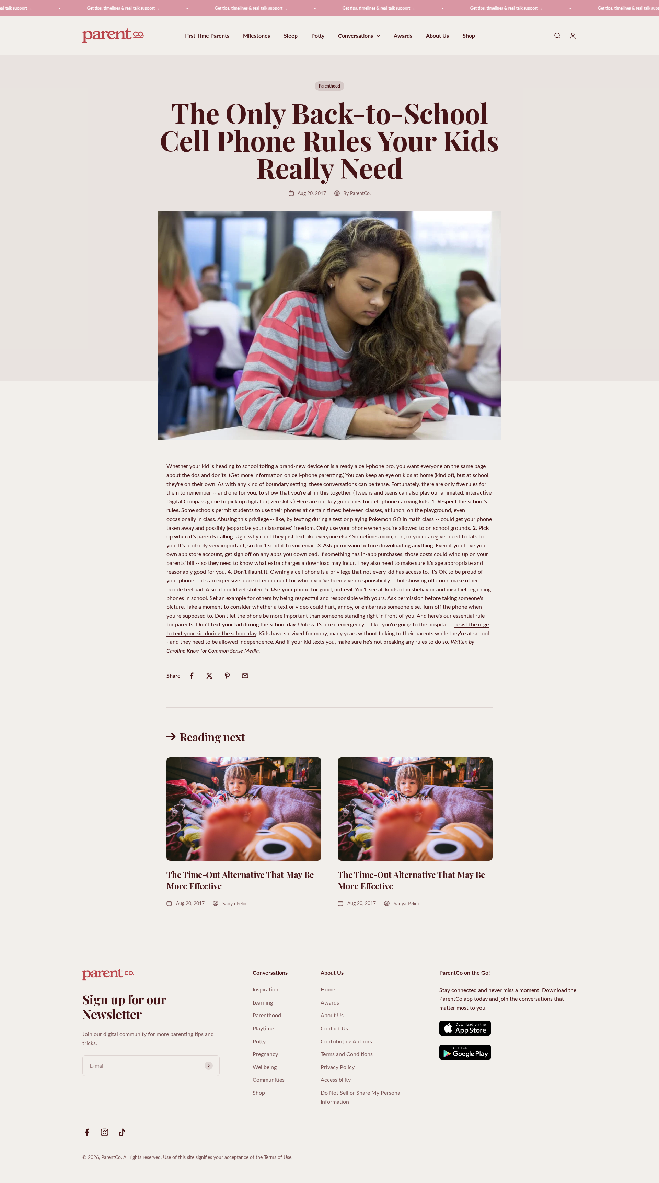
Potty (317, 36)
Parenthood (329, 86)
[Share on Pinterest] (227, 676)
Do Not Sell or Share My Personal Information (361, 1097)
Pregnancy (265, 1053)
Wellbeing (265, 1066)
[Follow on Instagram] (104, 1132)
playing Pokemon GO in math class (392, 518)
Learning (263, 1002)
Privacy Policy (338, 1066)
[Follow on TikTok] (122, 1132)
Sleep (291, 36)
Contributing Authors (346, 1041)
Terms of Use (277, 1157)
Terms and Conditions (347, 1053)
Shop (469, 36)
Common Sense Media (233, 650)
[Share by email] (245, 676)
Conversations (355, 36)
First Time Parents (206, 36)
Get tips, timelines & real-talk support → (96, 8)
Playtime (263, 1028)
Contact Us (334, 1028)
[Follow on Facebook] (87, 1132)
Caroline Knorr (182, 650)
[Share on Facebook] (191, 676)
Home (328, 989)
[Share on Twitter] (209, 676)
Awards (403, 36)
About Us (437, 36)
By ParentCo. (357, 193)
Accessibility (336, 1079)
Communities (269, 1079)
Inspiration (265, 989)
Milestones (256, 36)
